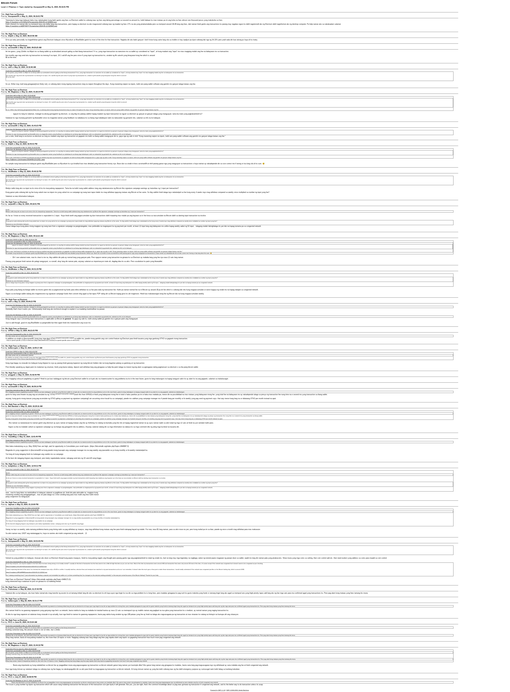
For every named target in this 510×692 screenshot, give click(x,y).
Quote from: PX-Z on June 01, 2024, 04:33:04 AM (21, 649)
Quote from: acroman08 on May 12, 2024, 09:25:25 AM (23, 70)
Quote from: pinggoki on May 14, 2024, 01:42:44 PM (22, 390)
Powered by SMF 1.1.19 (217, 690)
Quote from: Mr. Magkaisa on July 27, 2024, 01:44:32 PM (23, 680)
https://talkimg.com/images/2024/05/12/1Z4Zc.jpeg (25, 160)
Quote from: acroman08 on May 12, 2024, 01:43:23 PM (23, 147)
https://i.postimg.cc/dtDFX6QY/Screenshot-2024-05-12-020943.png (31, 26)
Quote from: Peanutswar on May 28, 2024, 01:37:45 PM (23, 604)
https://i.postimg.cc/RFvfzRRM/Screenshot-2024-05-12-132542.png (26, 572)
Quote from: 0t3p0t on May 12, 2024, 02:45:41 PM (21, 239)
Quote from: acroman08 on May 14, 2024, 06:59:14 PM (23, 410)
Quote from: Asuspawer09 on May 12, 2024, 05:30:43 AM (23, 561)
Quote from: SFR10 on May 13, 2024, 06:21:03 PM (21, 351)
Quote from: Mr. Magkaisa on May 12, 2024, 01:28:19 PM (23, 129)
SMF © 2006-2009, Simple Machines (237, 690)
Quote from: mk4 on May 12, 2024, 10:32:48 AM (20, 95)
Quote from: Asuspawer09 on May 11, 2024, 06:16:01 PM (23, 334)
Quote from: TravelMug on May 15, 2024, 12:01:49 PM (22, 508)
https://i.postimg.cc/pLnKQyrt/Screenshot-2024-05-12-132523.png (26, 566)
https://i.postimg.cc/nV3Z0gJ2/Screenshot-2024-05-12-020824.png (31, 22)
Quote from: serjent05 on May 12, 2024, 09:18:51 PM (22, 272)
